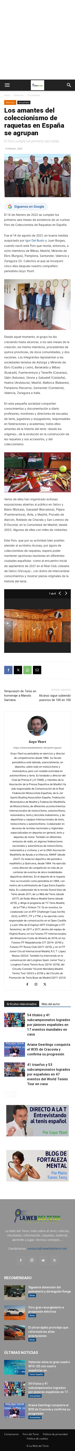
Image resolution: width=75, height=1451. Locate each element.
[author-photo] (38, 736)
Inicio (7, 95)
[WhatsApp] (27, 670)
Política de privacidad (55, 1434)
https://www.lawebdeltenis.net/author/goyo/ (37, 747)
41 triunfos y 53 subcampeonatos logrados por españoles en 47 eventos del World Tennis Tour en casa (48, 1074)
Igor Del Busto (34, 240)
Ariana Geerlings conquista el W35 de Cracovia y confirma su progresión (48, 1049)
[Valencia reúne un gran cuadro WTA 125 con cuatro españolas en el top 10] (14, 1367)
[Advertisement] (37, 39)
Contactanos (11, 1434)
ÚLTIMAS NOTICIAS (21, 1352)
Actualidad (34, 95)
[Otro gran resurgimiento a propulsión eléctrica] (14, 1312)
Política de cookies (37, 1438)
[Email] (37, 670)
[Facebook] (8, 670)
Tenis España (36, 1374)
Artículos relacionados (22, 1004)
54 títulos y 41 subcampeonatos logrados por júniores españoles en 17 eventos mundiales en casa (48, 1024)
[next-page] (13, 1094)
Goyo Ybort (37, 742)
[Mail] (43, 1260)
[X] (18, 670)
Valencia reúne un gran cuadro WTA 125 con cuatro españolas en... (49, 1366)
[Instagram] (37, 984)
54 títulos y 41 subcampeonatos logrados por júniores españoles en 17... (49, 1388)
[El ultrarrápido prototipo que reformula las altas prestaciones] (14, 1332)
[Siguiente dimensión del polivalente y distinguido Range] (14, 1292)
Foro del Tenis (31, 1434)
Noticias (19, 95)
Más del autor (51, 1004)
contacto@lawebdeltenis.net (47, 1248)
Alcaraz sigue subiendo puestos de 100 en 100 (55, 698)
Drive (32, 1295)
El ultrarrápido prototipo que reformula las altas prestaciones (48, 1332)
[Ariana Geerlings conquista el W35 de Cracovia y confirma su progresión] (14, 1049)
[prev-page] (6, 1094)
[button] (7, 85)
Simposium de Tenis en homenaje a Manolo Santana (20, 695)
